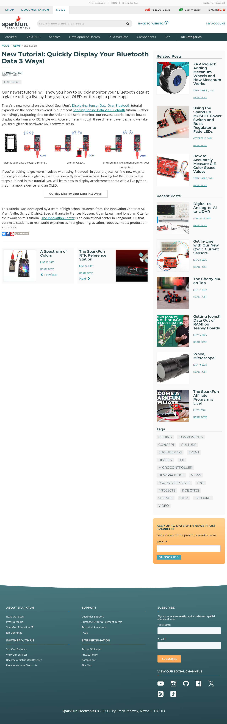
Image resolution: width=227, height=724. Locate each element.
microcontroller (175, 468)
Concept (166, 445)
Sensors (54, 37)
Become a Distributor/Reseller (24, 660)
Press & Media (14, 622)
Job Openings (14, 632)
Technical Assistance (94, 627)
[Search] (127, 23)
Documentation (35, 9)
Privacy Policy (90, 654)
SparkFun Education (18, 627)
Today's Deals (160, 10)
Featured (14, 37)
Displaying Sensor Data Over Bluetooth (101, 105)
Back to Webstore (152, 23)
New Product (171, 475)
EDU (114, 3)
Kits (167, 37)
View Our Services (16, 654)
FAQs (85, 632)
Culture (188, 445)
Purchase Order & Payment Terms (102, 622)
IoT (182, 460)
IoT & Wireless (118, 37)
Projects (166, 490)
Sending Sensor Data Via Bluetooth (99, 110)
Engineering (170, 452)
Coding (165, 437)
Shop (9, 9)
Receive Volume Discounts (21, 665)
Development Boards (84, 37)
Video (163, 506)
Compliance (89, 660)
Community (192, 10)
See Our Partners (16, 649)
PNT (200, 483)
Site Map (87, 665)
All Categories (191, 37)
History (165, 460)
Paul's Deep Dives (174, 483)
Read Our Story (15, 616)
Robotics (190, 490)
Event (194, 452)
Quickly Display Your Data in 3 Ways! (75, 193)
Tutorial (12, 82)
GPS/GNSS (33, 37)
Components (146, 37)
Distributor (130, 3)
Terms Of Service (92, 649)
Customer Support (214, 3)
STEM (183, 498)
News (61, 9)
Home (5, 45)
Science (165, 498)
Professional (98, 3)
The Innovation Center (57, 218)
